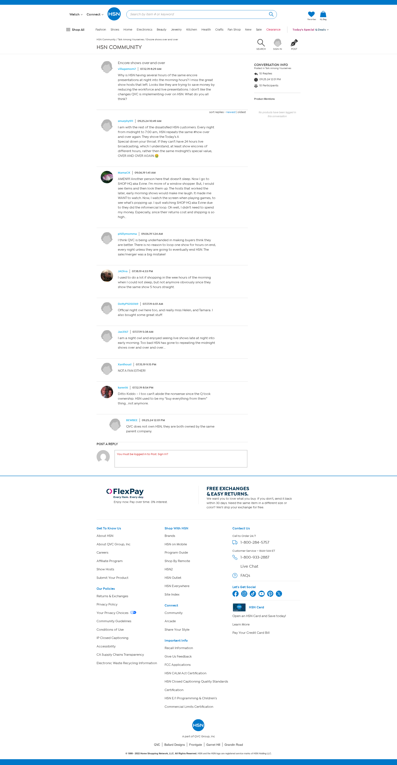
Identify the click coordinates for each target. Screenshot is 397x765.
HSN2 (169, 569)
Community (174, 613)
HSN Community (106, 39)
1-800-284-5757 (254, 542)
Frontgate (195, 744)
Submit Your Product (112, 578)
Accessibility (106, 646)
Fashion (101, 29)
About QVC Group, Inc (113, 544)
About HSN (105, 536)
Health (206, 29)
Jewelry (176, 29)
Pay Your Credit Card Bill (251, 633)
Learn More (241, 624)
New (248, 29)
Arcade (170, 621)
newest (231, 112)
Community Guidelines (114, 621)
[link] (323, 16)
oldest (242, 112)
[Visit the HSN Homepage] (114, 19)
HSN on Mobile (176, 544)
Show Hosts (105, 569)
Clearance (273, 29)
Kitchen (191, 29)
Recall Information (179, 648)
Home (127, 29)
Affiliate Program (110, 561)
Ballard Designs (174, 744)
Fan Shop (234, 29)
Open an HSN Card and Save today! (259, 616)
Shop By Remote (177, 561)
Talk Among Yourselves (131, 39)
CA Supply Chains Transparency (120, 655)
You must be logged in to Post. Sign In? (142, 454)
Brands (170, 536)
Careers (102, 552)
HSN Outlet (173, 578)
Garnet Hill (213, 744)
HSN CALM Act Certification (185, 673)
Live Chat (249, 566)
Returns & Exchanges (112, 596)
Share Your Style (177, 630)
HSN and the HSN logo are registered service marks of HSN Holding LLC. (199, 753)
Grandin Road (234, 744)
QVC (157, 744)
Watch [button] (74, 14)
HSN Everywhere (177, 586)
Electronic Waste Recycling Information (127, 663)
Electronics (144, 29)
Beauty (161, 29)
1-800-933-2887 (254, 557)
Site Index (172, 594)
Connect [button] (94, 14)
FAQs (245, 575)
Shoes (115, 29)
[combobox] (200, 14)
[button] (323, 22)
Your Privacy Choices (113, 613)
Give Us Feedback (178, 656)
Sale (259, 29)
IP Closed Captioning (112, 638)
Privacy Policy (107, 604)
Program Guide (176, 552)
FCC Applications (178, 665)
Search (271, 13)
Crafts (219, 29)
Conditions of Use (110, 630)
